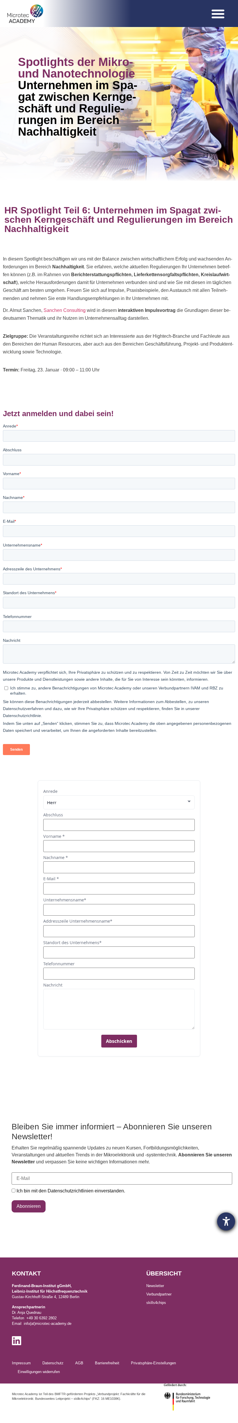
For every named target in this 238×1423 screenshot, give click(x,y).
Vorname (54, 836)
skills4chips (156, 1302)
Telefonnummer (59, 964)
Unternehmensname (64, 900)
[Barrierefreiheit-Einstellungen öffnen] (226, 1221)
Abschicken (119, 1041)
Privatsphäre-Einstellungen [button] (153, 1363)
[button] (218, 13)
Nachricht (52, 985)
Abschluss (53, 815)
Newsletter (155, 1286)
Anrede (50, 791)
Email (18, 1169)
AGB (79, 1363)
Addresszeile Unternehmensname (77, 921)
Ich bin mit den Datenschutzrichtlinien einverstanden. (71, 1190)
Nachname (55, 858)
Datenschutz (53, 1363)
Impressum (21, 1363)
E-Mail (51, 879)
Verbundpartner (159, 1294)
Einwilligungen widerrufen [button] (39, 1372)
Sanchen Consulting (65, 310)
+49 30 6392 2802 (41, 1318)
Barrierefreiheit (107, 1363)
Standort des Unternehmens (72, 943)
